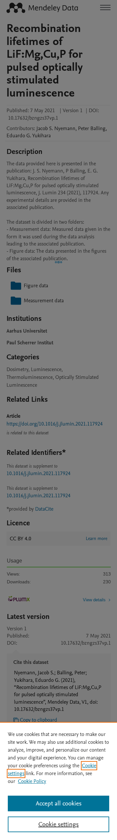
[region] (58, 781)
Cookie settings (58, 824)
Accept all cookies (59, 803)
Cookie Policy (32, 781)
